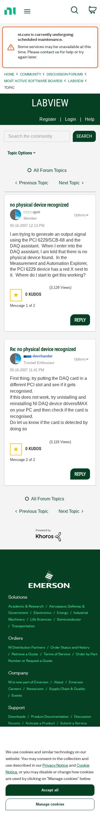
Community (30, 74)
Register (47, 119)
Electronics (42, 612)
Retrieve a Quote (25, 653)
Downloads (17, 716)
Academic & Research (26, 606)
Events (17, 695)
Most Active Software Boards (33, 80)
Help (89, 119)
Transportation (23, 625)
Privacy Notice (55, 765)
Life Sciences (40, 619)
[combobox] (37, 136)
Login (70, 119)
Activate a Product (40, 723)
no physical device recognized (39, 205)
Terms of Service (57, 653)
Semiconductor (69, 619)
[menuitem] (74, 11)
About (58, 681)
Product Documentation (50, 716)
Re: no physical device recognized (43, 349)
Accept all (50, 790)
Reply (80, 320)
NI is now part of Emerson (28, 681)
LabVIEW (75, 80)
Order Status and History (70, 647)
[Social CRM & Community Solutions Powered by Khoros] (48, 535)
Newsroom (35, 688)
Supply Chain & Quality (67, 688)
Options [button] (80, 215)
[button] (16, 295)
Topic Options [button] (20, 152)
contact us (49, 51)
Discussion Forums (65, 74)
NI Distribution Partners (26, 647)
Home (9, 74)
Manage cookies (50, 804)
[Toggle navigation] (27, 11)
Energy (62, 612)
